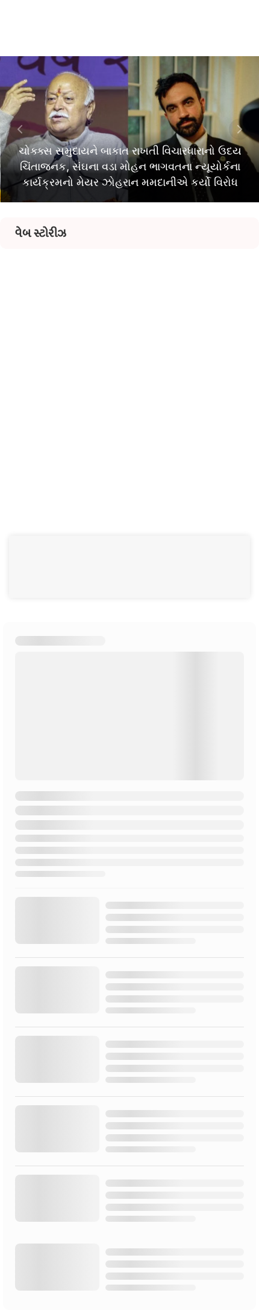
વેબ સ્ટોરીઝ (40, 233)
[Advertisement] (129, 379)
